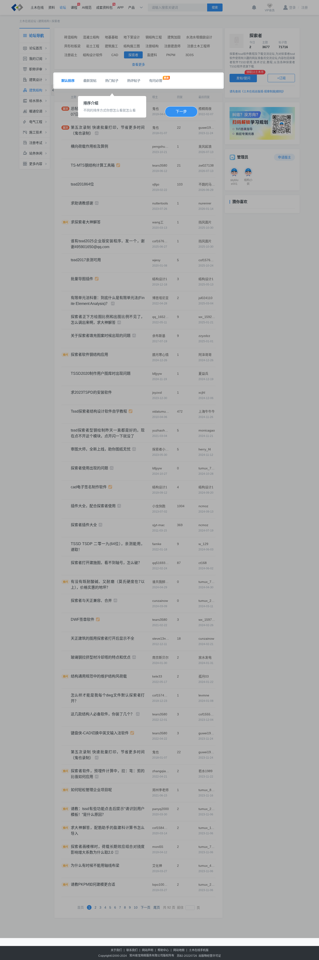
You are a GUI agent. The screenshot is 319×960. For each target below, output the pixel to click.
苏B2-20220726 (187, 955)
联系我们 (132, 950)
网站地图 (178, 950)
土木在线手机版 (199, 950)
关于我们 (116, 950)
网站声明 (147, 950)
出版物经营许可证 (209, 955)
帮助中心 (163, 950)
